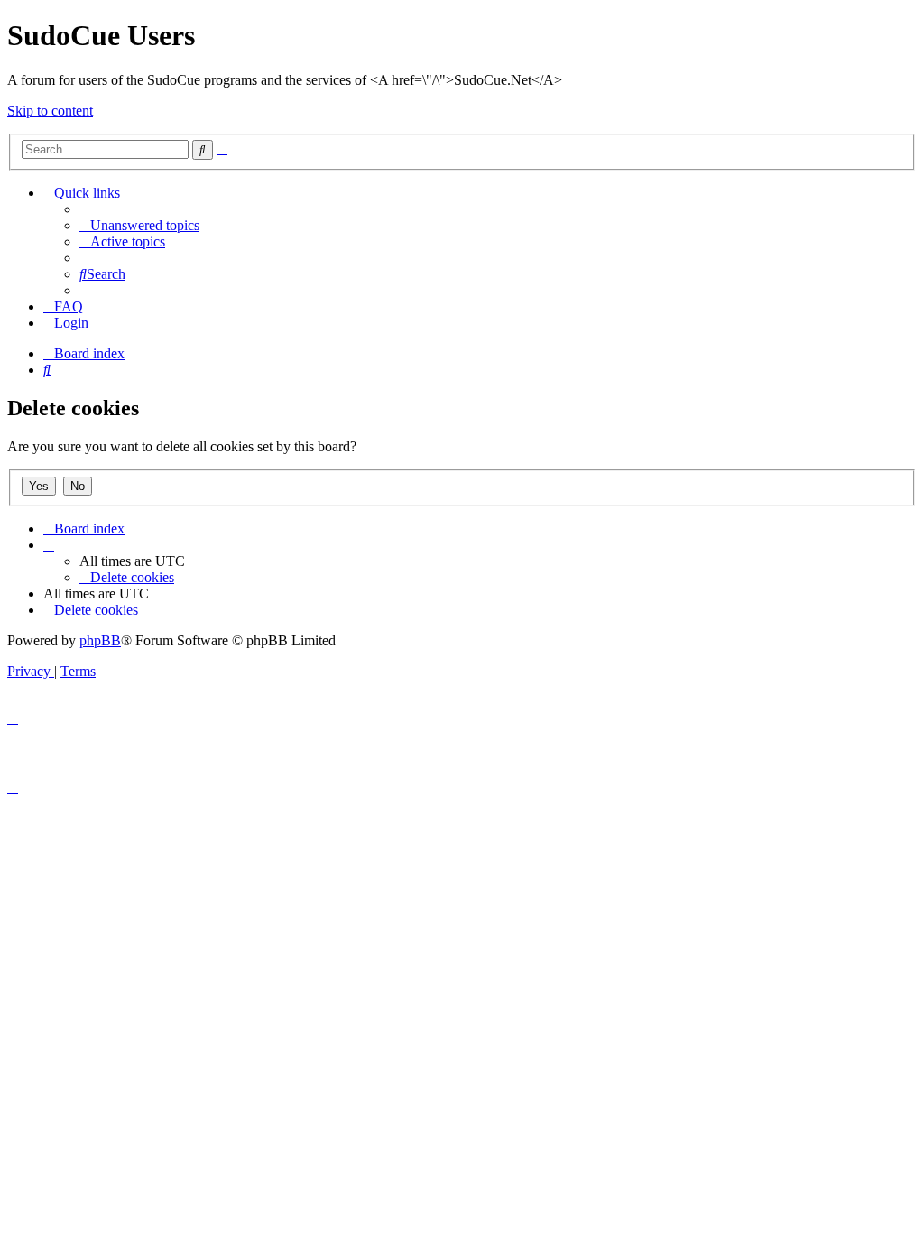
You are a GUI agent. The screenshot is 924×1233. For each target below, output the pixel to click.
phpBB (100, 640)
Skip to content (50, 110)
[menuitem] (139, 225)
